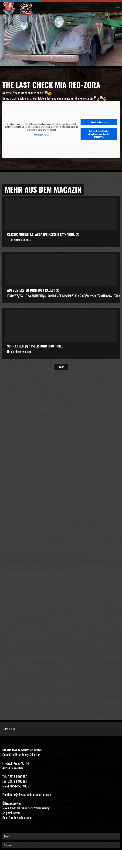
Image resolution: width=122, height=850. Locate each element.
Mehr (61, 367)
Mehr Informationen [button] (41, 134)
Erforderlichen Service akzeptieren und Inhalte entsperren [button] (98, 133)
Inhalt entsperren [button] (99, 122)
